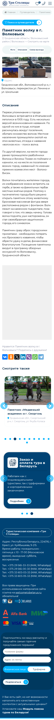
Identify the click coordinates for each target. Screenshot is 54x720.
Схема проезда (37, 50)
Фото (12, 50)
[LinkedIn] (23, 357)
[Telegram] (41, 357)
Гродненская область (16, 38)
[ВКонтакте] (5, 357)
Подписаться (13, 682)
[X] (17, 357)
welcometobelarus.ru (28, 592)
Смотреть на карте (38, 41)
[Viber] (29, 357)
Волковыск (18, 41)
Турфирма (39, 669)
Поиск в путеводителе (20, 22)
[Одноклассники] (11, 357)
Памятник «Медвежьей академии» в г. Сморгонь (25, 411)
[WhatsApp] (35, 357)
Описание (22, 50)
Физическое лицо (15, 669)
